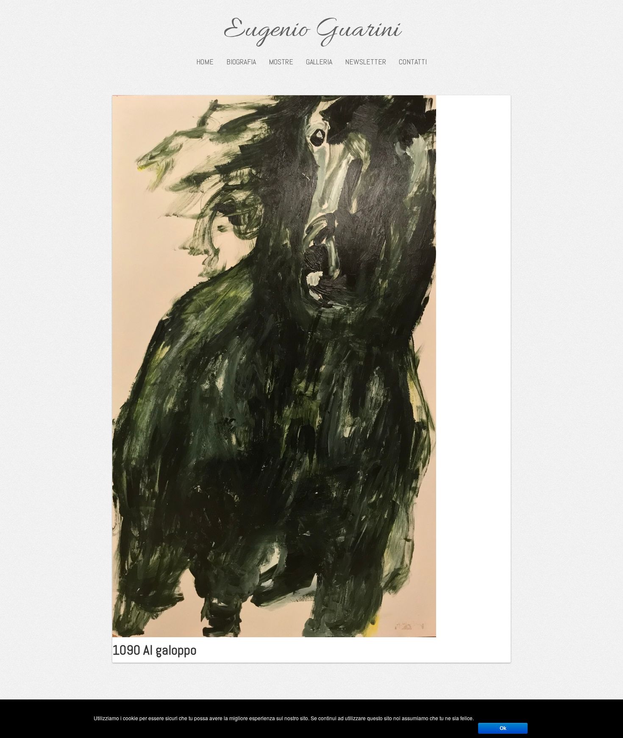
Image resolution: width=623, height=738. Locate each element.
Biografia (241, 62)
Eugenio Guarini (311, 30)
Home (205, 62)
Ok (503, 728)
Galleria (319, 62)
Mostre (281, 62)
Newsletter (365, 62)
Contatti (413, 62)
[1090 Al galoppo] (274, 365)
